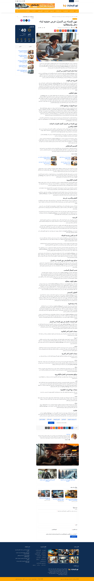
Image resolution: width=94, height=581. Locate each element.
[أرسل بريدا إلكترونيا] (71, 27)
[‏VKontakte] (60, 31)
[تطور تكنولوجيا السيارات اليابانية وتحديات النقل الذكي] (31, 72)
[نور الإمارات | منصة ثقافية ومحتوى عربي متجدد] (71, 5)
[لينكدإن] (71, 31)
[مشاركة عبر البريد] (49, 428)
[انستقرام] (65, 439)
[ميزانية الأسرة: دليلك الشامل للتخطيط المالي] (53, 559)
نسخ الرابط (51, 422)
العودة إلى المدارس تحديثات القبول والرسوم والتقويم (22, 51)
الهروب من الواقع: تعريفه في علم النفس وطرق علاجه (58, 500)
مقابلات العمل (41, 419)
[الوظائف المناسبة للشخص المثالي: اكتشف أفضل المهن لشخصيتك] (63, 552)
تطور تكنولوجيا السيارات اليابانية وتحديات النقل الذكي (22, 71)
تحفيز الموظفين (56, 419)
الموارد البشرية (38, 557)
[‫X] (73, 31)
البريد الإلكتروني (74, 529)
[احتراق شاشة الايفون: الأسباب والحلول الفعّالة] (53, 552)
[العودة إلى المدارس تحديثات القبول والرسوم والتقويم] (74, 158)
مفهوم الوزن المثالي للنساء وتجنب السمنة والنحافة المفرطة (22, 56)
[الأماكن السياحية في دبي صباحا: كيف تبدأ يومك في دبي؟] (74, 559)
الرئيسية (75, 16)
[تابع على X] (72, 27)
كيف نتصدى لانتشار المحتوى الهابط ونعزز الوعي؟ (44, 498)
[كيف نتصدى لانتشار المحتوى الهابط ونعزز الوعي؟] (44, 493)
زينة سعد (74, 27)
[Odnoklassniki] (58, 31)
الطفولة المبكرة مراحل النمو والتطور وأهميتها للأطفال (22, 61)
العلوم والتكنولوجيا (37, 553)
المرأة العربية (44, 557)
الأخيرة (30, 46)
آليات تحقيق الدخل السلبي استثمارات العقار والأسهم (23, 66)
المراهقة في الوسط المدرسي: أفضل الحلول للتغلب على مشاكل (71, 500)
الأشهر (20, 46)
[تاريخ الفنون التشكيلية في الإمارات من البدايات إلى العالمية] (54, 158)
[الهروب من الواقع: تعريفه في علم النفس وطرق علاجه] (58, 494)
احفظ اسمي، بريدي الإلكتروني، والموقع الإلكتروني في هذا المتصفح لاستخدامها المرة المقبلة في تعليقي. (61, 534)
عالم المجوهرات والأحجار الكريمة (41, 563)
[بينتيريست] (66, 31)
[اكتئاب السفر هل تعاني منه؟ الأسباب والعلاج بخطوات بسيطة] (63, 559)
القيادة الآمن (44, 555)
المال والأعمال (39, 555)
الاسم (76, 524)
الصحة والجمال (44, 553)
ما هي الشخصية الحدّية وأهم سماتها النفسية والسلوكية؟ (67, 455)
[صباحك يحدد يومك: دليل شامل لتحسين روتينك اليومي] (74, 163)
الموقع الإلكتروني (54, 529)
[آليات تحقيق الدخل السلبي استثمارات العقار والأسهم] (31, 67)
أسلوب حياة (71, 16)
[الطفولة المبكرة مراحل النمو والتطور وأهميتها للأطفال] (31, 62)
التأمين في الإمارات (38, 550)
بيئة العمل (63, 419)
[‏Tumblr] (68, 31)
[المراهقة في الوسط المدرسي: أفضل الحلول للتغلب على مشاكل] (71, 494)
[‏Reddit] (63, 31)
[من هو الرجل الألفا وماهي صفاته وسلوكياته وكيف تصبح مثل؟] (74, 552)
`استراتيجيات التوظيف (72, 419)
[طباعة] (46, 428)
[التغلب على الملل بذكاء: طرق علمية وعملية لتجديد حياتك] (54, 163)
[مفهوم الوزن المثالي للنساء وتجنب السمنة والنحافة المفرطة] (31, 57)
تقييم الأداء (49, 419)
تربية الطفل (37, 559)
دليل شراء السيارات (43, 561)
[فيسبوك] (76, 31)
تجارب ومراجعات (43, 559)
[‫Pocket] (55, 31)
